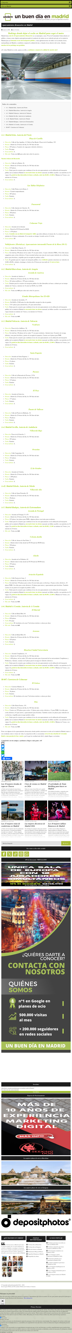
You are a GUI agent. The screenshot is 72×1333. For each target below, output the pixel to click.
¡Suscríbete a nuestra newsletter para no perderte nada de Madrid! (17, 1088)
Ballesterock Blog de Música (35, 1251)
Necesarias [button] (2, 1316)
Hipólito (56, 821)
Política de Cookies (25, 1286)
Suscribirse (36, 1092)
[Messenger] (36, 746)
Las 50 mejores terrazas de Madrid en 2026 (55, 1275)
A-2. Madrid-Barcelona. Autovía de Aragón (19, 110)
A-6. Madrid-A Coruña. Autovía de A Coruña (19, 124)
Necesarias (4, 1318)
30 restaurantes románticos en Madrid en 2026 (54, 1251)
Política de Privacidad (13, 1286)
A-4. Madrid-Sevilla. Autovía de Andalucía (18, 116)
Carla (33, 781)
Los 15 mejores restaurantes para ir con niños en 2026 (56, 1271)
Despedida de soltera (33, 1256)
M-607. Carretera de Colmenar (15, 127)
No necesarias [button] (3, 1324)
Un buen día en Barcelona (34, 1244)
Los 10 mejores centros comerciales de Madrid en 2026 (54, 1255)
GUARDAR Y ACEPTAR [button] (6, 1332)
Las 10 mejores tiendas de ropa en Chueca (11, 785)
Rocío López (57, 781)
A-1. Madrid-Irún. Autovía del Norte (16, 107)
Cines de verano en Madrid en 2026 (35, 785)
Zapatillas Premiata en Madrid (36, 1254)
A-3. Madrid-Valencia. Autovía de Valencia (18, 113)
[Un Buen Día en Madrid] (36, 21)
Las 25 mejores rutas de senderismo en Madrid (10, 824)
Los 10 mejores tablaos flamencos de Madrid (57, 824)
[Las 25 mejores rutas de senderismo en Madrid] (12, 810)
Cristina (17, 30)
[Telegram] (36, 749)
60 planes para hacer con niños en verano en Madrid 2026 (55, 1243)
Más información (28, 1298)
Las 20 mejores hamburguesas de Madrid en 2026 (55, 1267)
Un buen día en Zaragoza (34, 1247)
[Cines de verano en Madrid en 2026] (36, 770)
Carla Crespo (11, 821)
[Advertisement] (36, 1068)
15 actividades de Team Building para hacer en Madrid (57, 786)
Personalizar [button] (20, 1298)
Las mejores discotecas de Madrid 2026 (35, 824)
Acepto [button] (7, 1298)
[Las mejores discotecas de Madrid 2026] (36, 810)
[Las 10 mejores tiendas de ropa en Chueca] (12, 770)
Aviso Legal (4, 1286)
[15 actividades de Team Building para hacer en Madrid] (59, 770)
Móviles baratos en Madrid (35, 1249)
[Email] (36, 743)
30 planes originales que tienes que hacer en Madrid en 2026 (55, 1247)
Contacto (33, 1286)
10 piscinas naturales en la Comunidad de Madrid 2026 (54, 1259)
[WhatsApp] (36, 752)
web (18, 154)
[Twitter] (36, 755)
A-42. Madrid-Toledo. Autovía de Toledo (18, 119)
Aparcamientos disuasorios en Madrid (17, 25)
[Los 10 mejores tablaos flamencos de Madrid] (59, 810)
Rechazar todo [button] (12, 1298)
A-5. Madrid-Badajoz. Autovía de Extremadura (20, 122)
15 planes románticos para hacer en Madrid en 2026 (55, 1263)
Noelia (9, 781)
